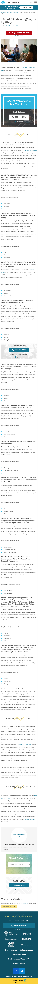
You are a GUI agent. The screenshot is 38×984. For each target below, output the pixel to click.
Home (3, 12)
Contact (14, 950)
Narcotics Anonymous (12, 12)
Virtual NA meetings (25, 744)
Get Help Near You (11, 6)
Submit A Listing (26, 950)
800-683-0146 (19, 885)
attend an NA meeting (30, 150)
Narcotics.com (15, 976)
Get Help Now (19, 33)
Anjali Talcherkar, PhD (12, 26)
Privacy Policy (19, 963)
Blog (6, 950)
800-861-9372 (27, 7)
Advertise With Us (19, 955)
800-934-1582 (20, 117)
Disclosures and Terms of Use (19, 959)
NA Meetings (24, 903)
